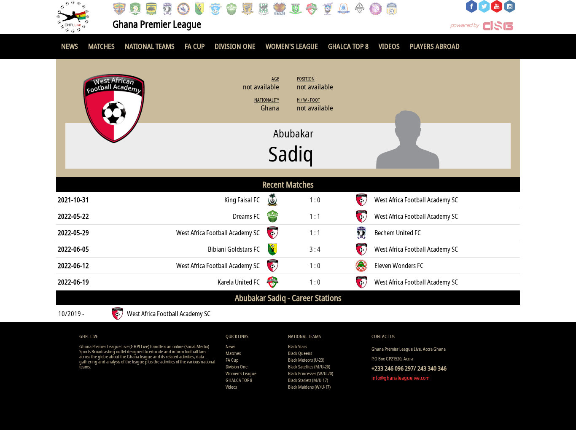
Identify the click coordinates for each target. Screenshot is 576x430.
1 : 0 (315, 199)
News (69, 46)
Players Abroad (435, 46)
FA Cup (195, 46)
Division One (235, 46)
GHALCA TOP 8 (348, 46)
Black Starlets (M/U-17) (308, 380)
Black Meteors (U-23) (306, 360)
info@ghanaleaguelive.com (400, 378)
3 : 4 (315, 249)
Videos (389, 46)
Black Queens (300, 353)
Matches (101, 46)
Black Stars (297, 346)
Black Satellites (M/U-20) (309, 366)
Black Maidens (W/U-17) (309, 387)
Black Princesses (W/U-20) (310, 373)
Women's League (292, 46)
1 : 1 (315, 216)
